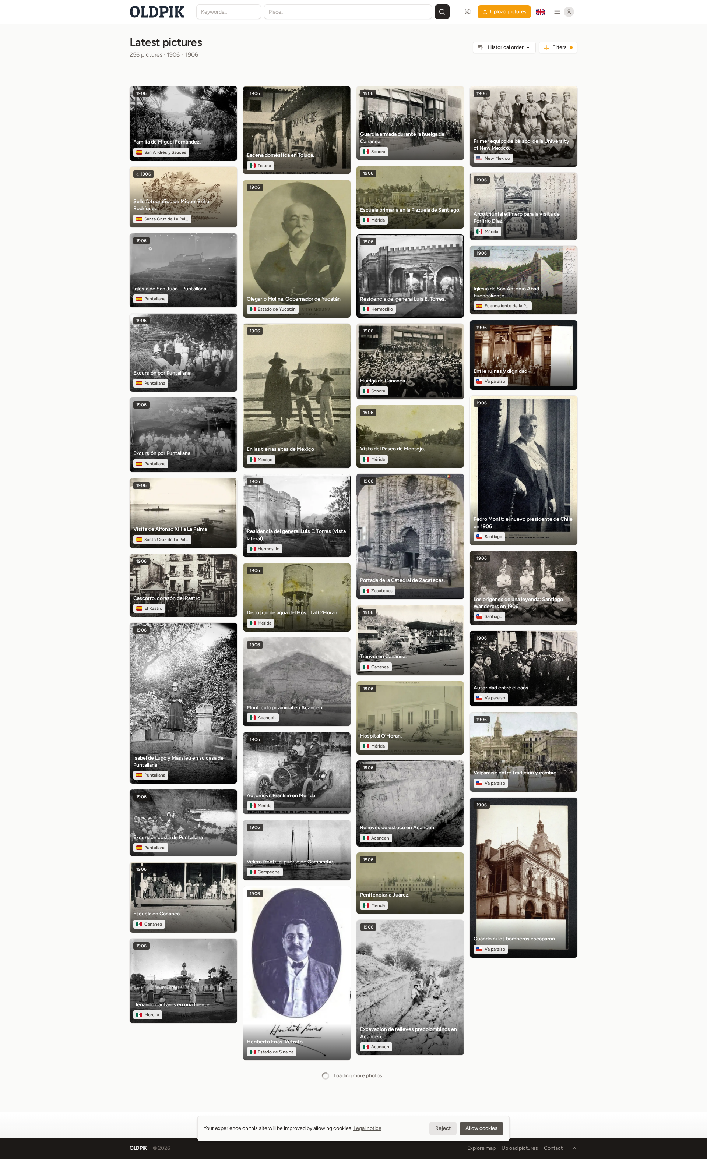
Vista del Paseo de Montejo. (392, 449)
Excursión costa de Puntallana (168, 837)
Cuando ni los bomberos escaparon (514, 939)
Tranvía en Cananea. (383, 656)
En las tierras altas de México (280, 449)
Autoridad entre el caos (501, 688)
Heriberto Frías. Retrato (275, 1042)
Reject (443, 1128)
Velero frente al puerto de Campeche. (290, 862)
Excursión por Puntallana (161, 373)
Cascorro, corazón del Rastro (166, 598)
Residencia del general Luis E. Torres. (403, 299)
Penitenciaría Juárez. (384, 895)
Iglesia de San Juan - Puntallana (169, 289)
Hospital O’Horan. (381, 736)
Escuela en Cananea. (157, 914)
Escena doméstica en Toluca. (280, 155)
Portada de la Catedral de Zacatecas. (402, 580)
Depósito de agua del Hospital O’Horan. (292, 612)
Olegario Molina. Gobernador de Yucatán (294, 299)
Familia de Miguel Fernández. (167, 142)
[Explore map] (468, 11)
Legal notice (367, 1128)
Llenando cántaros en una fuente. (172, 1004)
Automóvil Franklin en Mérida (281, 795)
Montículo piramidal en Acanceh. (285, 707)
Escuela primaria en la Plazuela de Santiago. (410, 210)
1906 (141, 93)
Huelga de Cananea (382, 381)
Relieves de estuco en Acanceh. (397, 827)
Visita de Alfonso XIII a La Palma (170, 529)
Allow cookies (481, 1128)
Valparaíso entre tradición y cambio (515, 773)
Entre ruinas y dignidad (500, 371)
